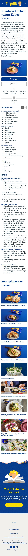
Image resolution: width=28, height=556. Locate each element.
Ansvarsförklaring (14, 533)
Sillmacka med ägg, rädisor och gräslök (13, 396)
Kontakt (14, 522)
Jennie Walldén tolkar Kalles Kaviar (12, 342)
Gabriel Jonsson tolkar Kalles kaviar (13, 305)
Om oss (14, 525)
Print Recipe (15, 79)
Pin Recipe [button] (15, 83)
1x (22, 107)
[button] (2, 4)
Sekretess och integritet (14, 529)
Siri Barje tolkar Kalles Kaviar (11, 323)
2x (25, 107)
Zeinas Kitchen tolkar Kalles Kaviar (12, 360)
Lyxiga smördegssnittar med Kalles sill (13, 453)
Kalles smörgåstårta (7, 378)
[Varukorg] (6, 3)
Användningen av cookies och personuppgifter (14, 536)
